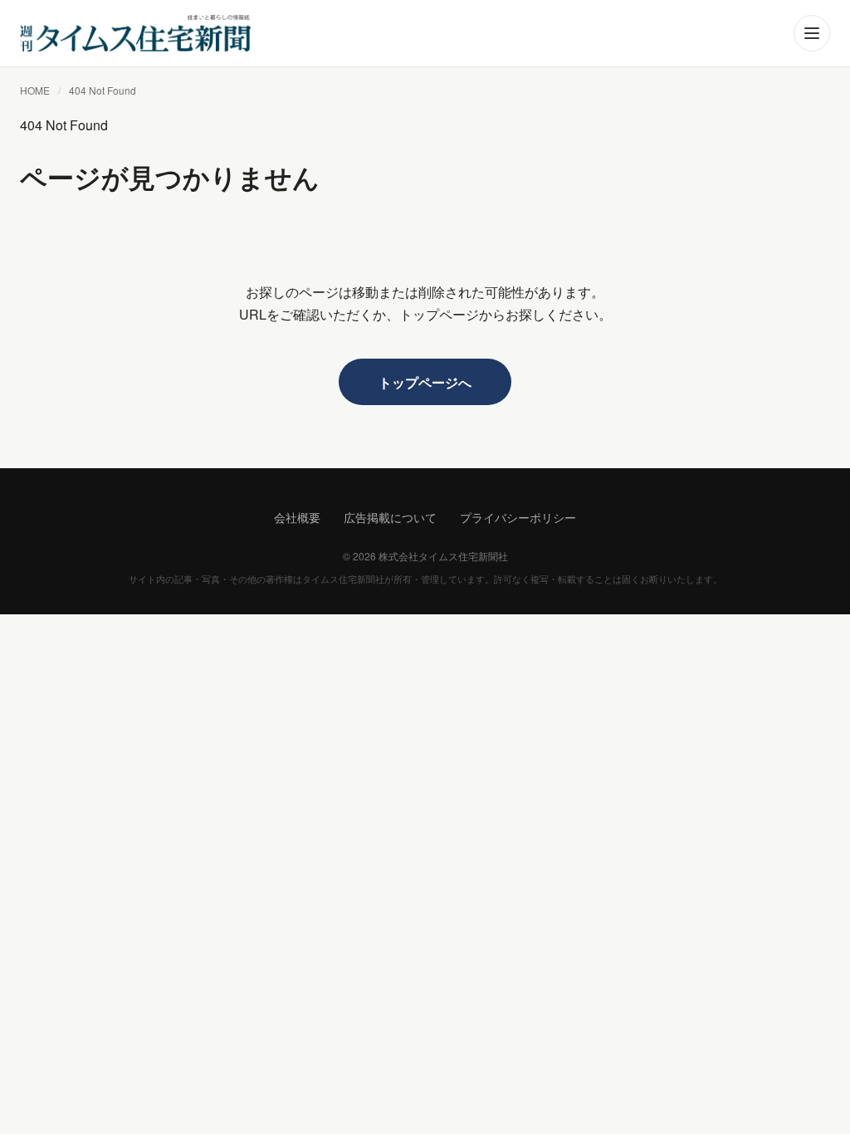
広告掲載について (390, 517)
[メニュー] (812, 33)
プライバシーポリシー (518, 517)
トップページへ (425, 382)
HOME (35, 90)
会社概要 (297, 517)
